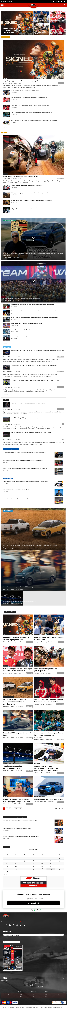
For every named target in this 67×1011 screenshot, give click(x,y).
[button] (64, 5)
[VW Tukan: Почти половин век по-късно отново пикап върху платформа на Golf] (33, 529)
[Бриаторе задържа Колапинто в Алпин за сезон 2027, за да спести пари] (18, 786)
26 (24, 869)
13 (33, 863)
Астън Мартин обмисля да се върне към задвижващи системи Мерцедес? (31, 112)
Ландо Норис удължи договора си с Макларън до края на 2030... (25, 81)
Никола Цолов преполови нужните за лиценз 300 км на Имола (19, 498)
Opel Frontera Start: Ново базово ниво (49, 799)
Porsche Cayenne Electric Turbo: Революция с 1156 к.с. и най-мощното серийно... (24, 452)
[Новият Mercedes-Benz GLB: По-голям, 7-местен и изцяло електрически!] (6, 306)
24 (7, 869)
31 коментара (60, 772)
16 (59, 863)
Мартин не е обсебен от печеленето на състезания (28, 403)
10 (7, 863)
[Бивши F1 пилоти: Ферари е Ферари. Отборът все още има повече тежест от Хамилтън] (58, 29)
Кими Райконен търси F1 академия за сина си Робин (41, 20)
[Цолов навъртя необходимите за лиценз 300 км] (59, 492)
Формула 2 (37, 763)
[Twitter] (62, 1)
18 (16, 866)
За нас (4, 1007)
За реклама (11, 1007)
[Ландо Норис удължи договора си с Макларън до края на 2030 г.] (17, 23)
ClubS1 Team (7, 257)
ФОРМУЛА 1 (6, 37)
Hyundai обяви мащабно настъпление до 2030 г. (19, 601)
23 (59, 866)
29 (51, 869)
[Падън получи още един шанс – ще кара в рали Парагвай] (6, 210)
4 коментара (29, 673)
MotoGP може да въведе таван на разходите (25, 418)
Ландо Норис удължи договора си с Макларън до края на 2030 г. (14, 30)
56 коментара (60, 704)
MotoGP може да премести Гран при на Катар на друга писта (31, 432)
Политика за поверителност (34, 1007)
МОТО (5, 399)
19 (24, 866)
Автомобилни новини (8, 696)
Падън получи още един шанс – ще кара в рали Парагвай (26, 208)
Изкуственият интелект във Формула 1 (23, 329)
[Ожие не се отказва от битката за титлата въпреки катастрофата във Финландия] (6, 202)
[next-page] (6, 128)
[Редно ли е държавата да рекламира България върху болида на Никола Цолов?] (6, 313)
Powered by (29, 910)
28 (42, 869)
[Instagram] (51, 1)
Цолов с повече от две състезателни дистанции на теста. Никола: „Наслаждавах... (34, 120)
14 (42, 863)
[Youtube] (64, 1)
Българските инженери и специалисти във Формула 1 (21, 298)
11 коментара (60, 739)
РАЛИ (4, 132)
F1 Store (3, 1)
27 (33, 869)
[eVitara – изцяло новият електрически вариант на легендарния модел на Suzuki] (6, 319)
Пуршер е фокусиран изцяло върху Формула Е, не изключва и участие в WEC (35, 380)
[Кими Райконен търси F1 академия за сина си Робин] (41, 17)
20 (33, 866)
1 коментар (28, 13)
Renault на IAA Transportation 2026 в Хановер (18, 587)
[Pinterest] (56, 1)
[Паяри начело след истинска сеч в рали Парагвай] (41, 29)
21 (42, 866)
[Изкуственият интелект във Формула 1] (6, 331)
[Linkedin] (53, 1)
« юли (5, 874)
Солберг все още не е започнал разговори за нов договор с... (27, 185)
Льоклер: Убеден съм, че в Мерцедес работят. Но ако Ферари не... (29, 97)
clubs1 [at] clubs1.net (14, 922)
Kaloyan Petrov (7, 83)
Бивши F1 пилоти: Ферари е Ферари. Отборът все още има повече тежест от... (56, 31)
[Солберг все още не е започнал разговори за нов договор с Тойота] (6, 187)
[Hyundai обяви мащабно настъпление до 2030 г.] (12, 598)
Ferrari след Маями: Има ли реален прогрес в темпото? (27, 336)
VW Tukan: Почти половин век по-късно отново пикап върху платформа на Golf (30, 545)
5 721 (16, 809)
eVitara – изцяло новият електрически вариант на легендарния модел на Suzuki (34, 317)
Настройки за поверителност (53, 1007)
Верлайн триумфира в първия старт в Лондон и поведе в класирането (34, 365)
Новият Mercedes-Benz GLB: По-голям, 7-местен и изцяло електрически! (32, 304)
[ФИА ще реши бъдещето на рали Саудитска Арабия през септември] (6, 195)
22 (51, 866)
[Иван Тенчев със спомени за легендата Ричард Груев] (6, 325)
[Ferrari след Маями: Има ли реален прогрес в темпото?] (6, 338)
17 (7, 866)
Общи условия (20, 1007)
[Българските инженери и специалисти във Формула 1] (33, 281)
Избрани (5, 78)
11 (15, 863)
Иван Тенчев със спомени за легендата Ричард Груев (26, 323)
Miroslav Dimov (7, 357)
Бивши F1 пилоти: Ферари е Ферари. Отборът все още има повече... (30, 105)
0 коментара (60, 178)
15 (50, 863)
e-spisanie (9, 1)
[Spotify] (59, 1)
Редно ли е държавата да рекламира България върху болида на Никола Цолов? (33, 311)
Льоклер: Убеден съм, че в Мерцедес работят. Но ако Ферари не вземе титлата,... (57, 19)
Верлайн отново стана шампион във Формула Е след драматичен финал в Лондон (37, 350)
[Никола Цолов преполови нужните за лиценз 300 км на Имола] (59, 500)
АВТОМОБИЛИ (7, 510)
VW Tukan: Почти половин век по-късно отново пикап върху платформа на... (16, 702)
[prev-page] (4, 128)
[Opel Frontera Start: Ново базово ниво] (49, 786)
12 (24, 863)
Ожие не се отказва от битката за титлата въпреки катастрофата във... (32, 200)
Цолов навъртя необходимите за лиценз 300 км (16, 489)
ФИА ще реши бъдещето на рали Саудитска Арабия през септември (30, 193)
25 (16, 869)
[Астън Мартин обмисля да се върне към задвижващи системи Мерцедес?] (6, 114)
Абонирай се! (33, 903)
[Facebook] (48, 1)
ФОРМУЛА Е (7, 347)
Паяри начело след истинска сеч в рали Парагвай (40, 32)
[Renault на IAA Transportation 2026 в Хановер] (33, 570)
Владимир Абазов (8, 548)
